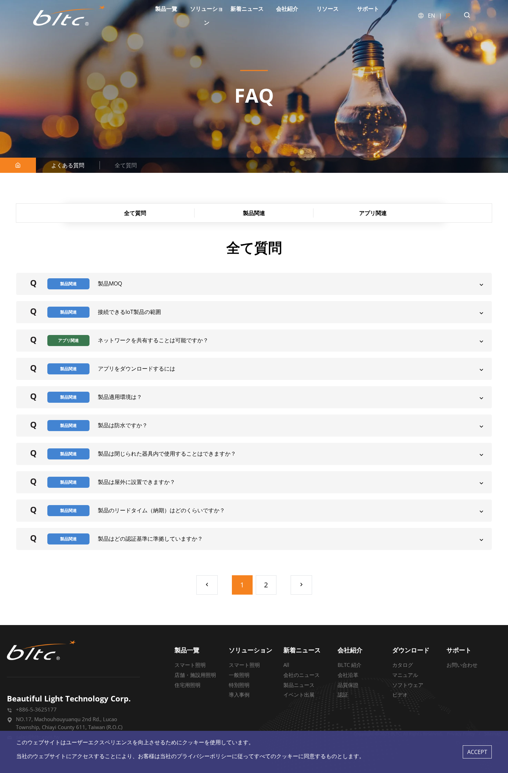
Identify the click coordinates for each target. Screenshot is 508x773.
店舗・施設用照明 (195, 674)
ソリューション (250, 650)
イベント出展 (298, 694)
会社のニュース (301, 674)
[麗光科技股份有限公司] (69, 15)
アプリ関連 (373, 213)
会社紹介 (350, 650)
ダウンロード (411, 650)
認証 (343, 694)
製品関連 (254, 213)
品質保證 (348, 684)
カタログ (402, 664)
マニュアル (405, 674)
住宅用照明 (187, 684)
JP (448, 15)
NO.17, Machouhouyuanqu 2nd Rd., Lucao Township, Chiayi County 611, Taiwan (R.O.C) (69, 723)
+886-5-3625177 (36, 709)
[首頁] (18, 165)
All (286, 664)
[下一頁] (301, 585)
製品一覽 (187, 650)
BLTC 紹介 (349, 664)
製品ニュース (298, 684)
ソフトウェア (407, 684)
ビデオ (400, 694)
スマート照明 (190, 664)
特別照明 (239, 684)
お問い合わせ (462, 664)
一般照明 (239, 674)
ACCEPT (477, 752)
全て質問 (135, 213)
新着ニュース (302, 650)
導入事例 (239, 694)
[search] (467, 15)
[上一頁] (207, 585)
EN (431, 15)
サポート (458, 650)
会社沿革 (348, 674)
